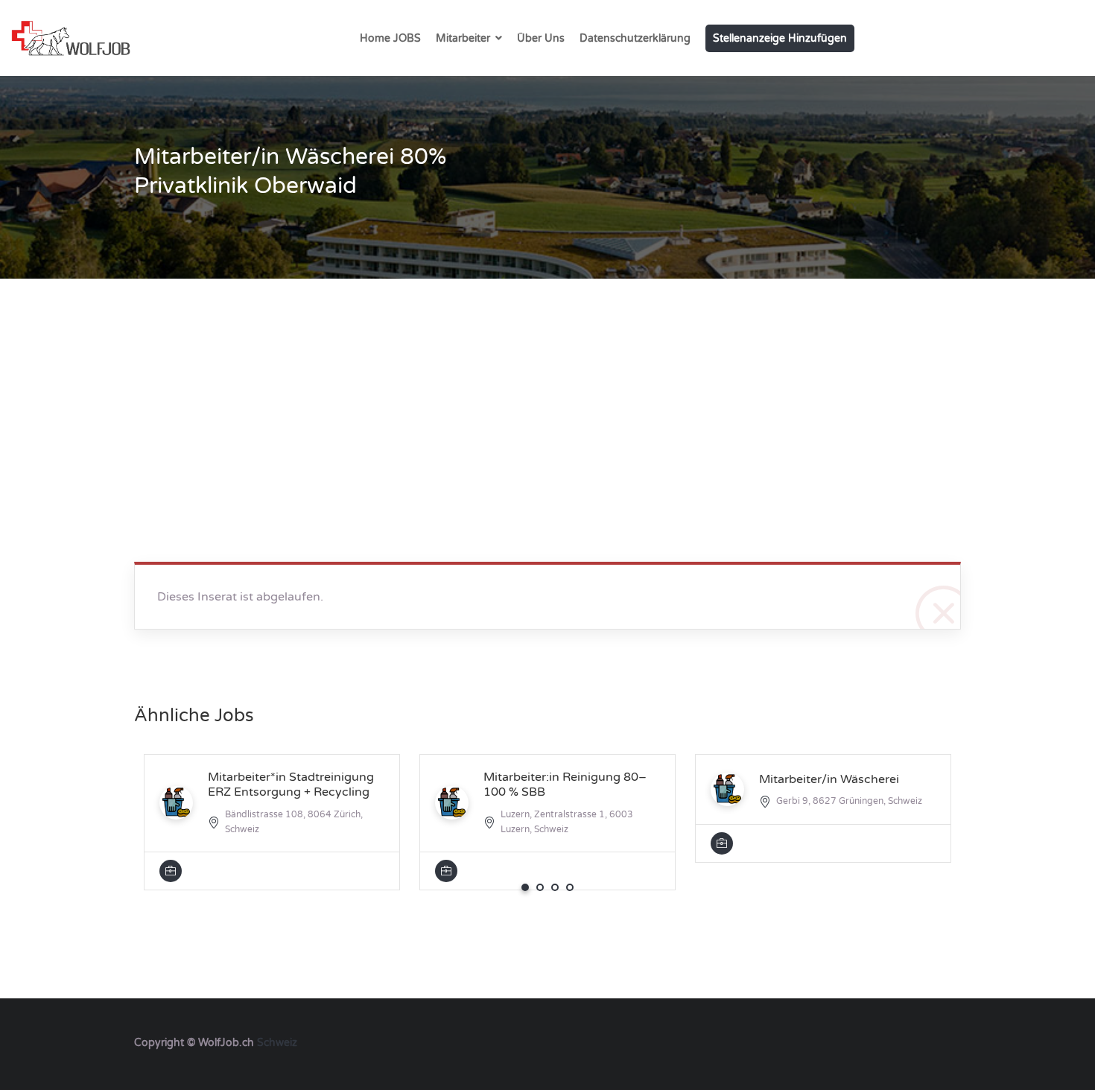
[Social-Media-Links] (948, 1041)
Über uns (541, 38)
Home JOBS (390, 38)
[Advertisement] (547, 390)
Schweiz (277, 1042)
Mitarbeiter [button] (463, 38)
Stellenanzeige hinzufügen (780, 38)
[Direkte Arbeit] (70, 38)
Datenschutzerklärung (635, 38)
